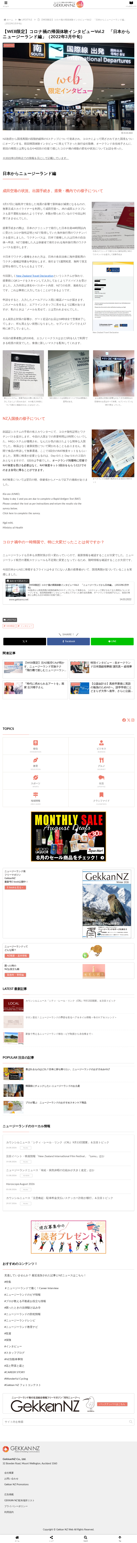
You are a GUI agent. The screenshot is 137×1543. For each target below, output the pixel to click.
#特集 (7, 1282)
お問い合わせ (11, 1479)
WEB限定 (10, 626)
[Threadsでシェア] (53, 1160)
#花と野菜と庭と (14, 1365)
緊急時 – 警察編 (15, 975)
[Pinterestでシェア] (38, 1170)
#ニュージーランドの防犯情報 (22, 1314)
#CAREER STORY (14, 1372)
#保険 (7, 1340)
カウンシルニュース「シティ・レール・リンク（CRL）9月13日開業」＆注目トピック (57, 1142)
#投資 (7, 1333)
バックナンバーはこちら (112, 1404)
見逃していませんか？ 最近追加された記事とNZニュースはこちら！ (45, 1275)
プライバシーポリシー (16, 1506)
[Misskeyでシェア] (114, 1151)
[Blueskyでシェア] (84, 1151)
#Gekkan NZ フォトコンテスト (22, 1385)
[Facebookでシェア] (22, 1160)
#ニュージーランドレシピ (19, 1320)
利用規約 (9, 1512)
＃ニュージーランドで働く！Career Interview (31, 1288)
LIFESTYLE (11, 620)
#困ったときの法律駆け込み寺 (22, 1307)
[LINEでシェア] (114, 1160)
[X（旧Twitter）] (128, 720)
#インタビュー (13, 1346)
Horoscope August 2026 (20, 1184)
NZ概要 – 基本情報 (17, 956)
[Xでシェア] (22, 1151)
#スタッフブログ (14, 1352)
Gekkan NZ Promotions (16, 1484)
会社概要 (9, 1473)
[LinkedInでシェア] (68, 1170)
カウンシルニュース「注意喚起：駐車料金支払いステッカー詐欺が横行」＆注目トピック (59, 1198)
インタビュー (26, 626)
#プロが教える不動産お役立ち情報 (25, 1301)
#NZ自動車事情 (13, 1359)
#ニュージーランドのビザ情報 (22, 1294)
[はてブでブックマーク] (84, 1160)
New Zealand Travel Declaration (34, 276)
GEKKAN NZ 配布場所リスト (19, 1500)
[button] (131, 1422)
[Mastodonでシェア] (53, 1151)
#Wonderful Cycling (16, 1378)
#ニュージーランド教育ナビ (21, 1327)
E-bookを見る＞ (15, 887)
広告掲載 (9, 1494)
